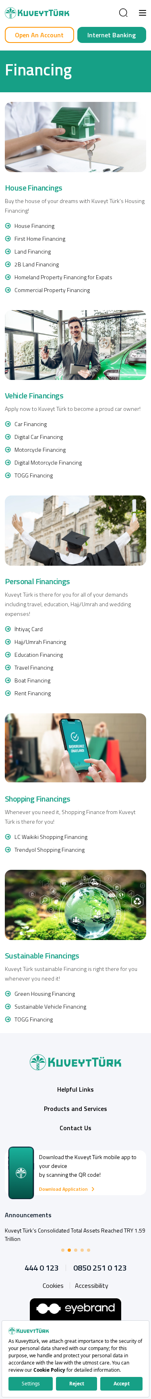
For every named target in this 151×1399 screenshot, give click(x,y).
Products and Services (75, 1108)
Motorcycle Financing (40, 449)
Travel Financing (33, 667)
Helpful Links (75, 1089)
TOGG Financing (33, 475)
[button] (142, 13)
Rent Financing (32, 693)
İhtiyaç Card (28, 629)
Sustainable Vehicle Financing (50, 1006)
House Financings (33, 187)
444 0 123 (42, 1268)
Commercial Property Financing (52, 290)
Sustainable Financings (42, 955)
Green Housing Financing (44, 993)
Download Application (63, 1189)
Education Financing (38, 654)
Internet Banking (111, 35)
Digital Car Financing (38, 436)
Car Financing (30, 424)
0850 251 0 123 (100, 1268)
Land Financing (32, 251)
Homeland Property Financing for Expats (63, 277)
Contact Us (75, 1128)
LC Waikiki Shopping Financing (50, 836)
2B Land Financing (36, 264)
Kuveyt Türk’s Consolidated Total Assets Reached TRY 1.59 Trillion (75, 1234)
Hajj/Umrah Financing (40, 642)
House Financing (34, 225)
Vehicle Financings (34, 395)
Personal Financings (37, 581)
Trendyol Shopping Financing (49, 849)
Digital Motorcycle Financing (48, 462)
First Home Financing (39, 238)
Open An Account (39, 35)
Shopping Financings (37, 798)
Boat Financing (32, 680)
